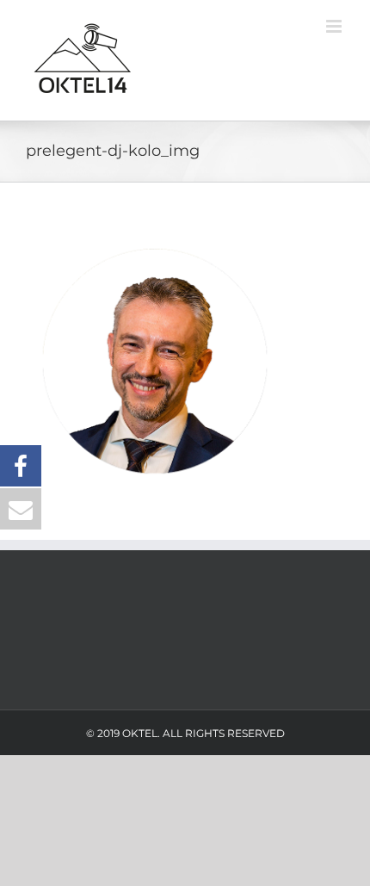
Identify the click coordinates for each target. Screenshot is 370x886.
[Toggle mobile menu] (335, 26)
